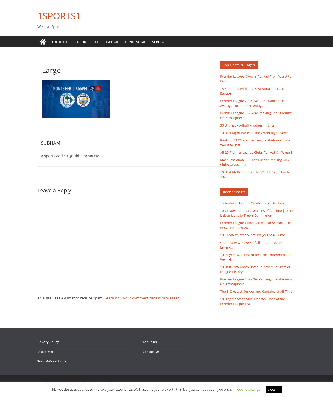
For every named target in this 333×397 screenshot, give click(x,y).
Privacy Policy (48, 342)
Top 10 (80, 42)
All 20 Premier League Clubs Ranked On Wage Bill (257, 152)
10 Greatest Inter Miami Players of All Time (252, 235)
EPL (96, 42)
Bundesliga (135, 42)
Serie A (158, 42)
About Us (149, 342)
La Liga (112, 42)
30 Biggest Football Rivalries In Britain (249, 125)
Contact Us (150, 351)
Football (60, 42)
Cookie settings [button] (248, 389)
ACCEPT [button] (273, 389)
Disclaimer (45, 351)
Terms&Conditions (51, 361)
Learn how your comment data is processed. (142, 298)
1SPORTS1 (59, 16)
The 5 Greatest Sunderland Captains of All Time (256, 291)
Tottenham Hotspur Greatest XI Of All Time (252, 203)
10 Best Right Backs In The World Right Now (253, 133)
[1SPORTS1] (42, 41)
